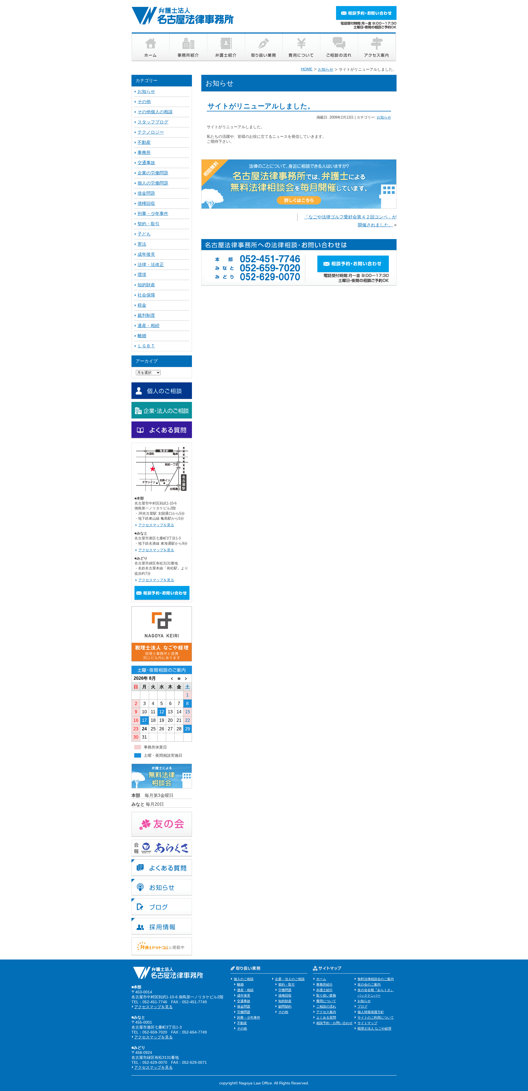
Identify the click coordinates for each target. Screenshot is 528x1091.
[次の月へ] (187, 678)
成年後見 (146, 254)
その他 (144, 101)
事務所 (144, 152)
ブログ (362, 1006)
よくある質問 (326, 1017)
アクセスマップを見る (156, 525)
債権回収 (146, 203)
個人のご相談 (244, 979)
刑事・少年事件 (153, 213)
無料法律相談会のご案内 (376, 979)
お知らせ (384, 117)
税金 (142, 305)
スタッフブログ (153, 122)
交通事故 (146, 162)
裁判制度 (146, 315)
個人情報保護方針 (371, 1012)
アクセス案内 (326, 1012)
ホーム (321, 979)
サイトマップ (367, 1023)
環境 (142, 274)
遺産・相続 (149, 325)
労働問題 (243, 1012)
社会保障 (146, 295)
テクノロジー (151, 132)
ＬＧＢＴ (146, 346)
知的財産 (146, 285)
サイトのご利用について (376, 1017)
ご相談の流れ (326, 1006)
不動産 (144, 142)
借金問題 (146, 193)
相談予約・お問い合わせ (334, 1023)
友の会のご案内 (369, 984)
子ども (144, 234)
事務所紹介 (324, 984)
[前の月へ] (170, 678)
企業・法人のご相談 (290, 979)
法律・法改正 (151, 264)
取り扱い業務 (326, 995)
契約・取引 (149, 223)
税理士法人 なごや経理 (374, 1028)
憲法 (142, 244)
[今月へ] (179, 678)
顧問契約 (285, 1006)
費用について (326, 1001)
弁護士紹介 (324, 990)
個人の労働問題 (153, 183)
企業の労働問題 (153, 173)
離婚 (142, 335)
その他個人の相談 (155, 111)
